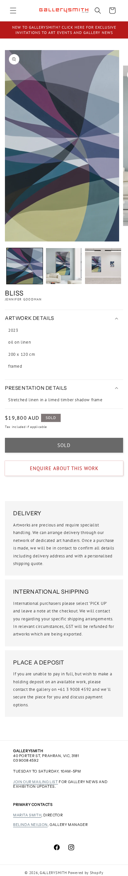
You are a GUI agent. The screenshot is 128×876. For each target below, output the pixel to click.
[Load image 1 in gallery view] (25, 266)
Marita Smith (27, 815)
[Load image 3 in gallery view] (103, 266)
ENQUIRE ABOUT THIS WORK (64, 468)
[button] (13, 10)
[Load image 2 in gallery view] (64, 266)
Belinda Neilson (30, 824)
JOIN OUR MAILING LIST (35, 781)
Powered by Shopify (85, 872)
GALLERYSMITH (53, 872)
